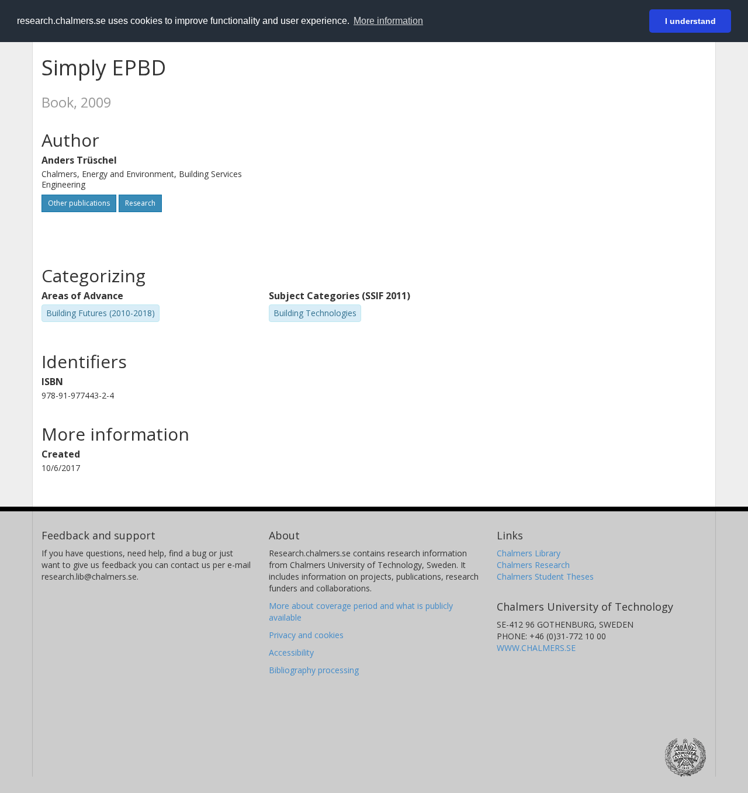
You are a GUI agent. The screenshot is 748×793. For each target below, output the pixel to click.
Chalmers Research (533, 564)
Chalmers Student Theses (545, 576)
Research (140, 203)
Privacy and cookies (306, 634)
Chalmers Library (528, 553)
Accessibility (291, 652)
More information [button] (388, 21)
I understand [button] (690, 21)
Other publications (79, 203)
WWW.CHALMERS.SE (536, 647)
